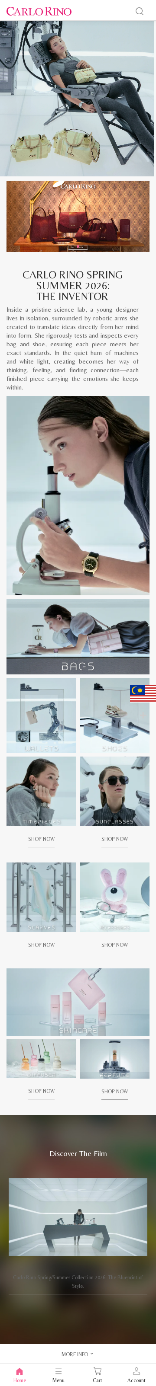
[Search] (139, 11)
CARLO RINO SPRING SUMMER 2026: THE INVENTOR (73, 285)
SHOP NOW (41, 839)
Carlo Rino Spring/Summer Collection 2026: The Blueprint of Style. (78, 1281)
